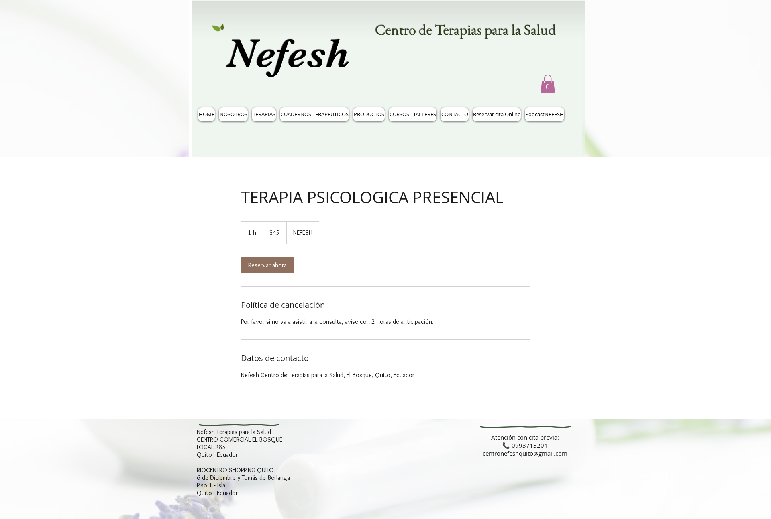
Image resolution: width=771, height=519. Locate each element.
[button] (547, 84)
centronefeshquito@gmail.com (525, 453)
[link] (267, 265)
